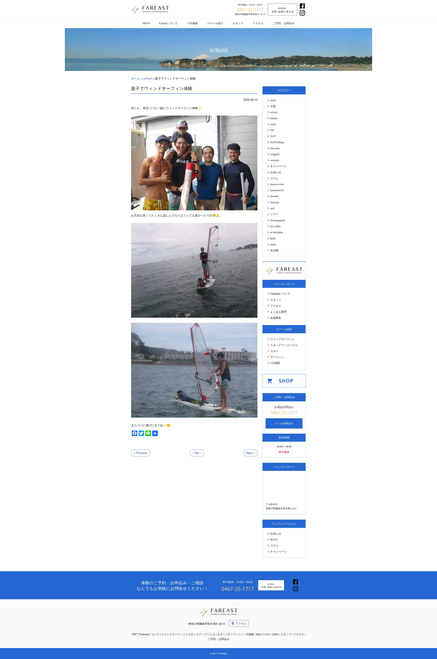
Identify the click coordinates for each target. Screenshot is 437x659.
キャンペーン (278, 166)
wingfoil (274, 154)
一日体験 (192, 23)
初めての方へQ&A (267, 634)
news (273, 100)
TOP (134, 634)
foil (272, 130)
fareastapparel (277, 220)
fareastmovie (277, 190)
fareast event (277, 184)
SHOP (146, 23)
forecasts (275, 148)
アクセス (258, 23)
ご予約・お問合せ (284, 23)
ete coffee (275, 226)
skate (273, 238)
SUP (272, 136)
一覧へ (197, 453)
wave (273, 124)
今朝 (273, 106)
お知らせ (275, 172)
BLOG (274, 539)
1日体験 (275, 363)
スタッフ (237, 23)
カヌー (274, 351)
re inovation (276, 232)
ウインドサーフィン (282, 339)
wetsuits (274, 160)
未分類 (274, 250)
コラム (274, 178)
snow (273, 244)
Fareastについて (168, 23)
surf (272, 208)
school (273, 112)
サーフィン (277, 357)
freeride (274, 196)
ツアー (274, 214)
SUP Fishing (277, 142)
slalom (273, 118)
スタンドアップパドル (284, 345)
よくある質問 (278, 312)
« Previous (140, 453)
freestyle (274, 202)
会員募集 (275, 318)
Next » (250, 453)
